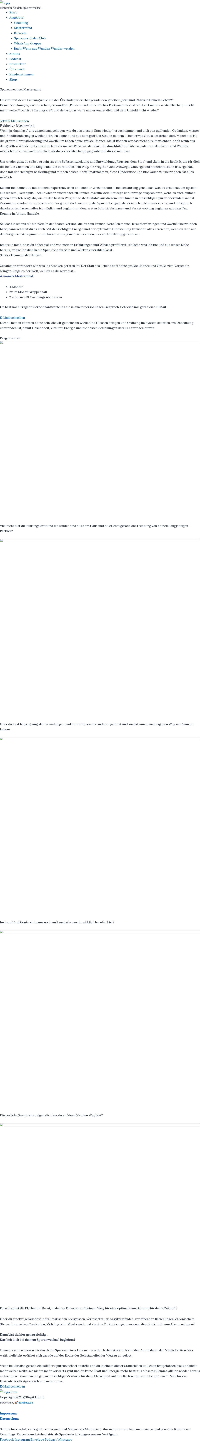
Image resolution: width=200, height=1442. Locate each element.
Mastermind (23, 28)
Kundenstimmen (21, 74)
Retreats (20, 33)
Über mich (17, 69)
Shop (13, 79)
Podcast (15, 59)
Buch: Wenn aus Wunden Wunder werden (44, 48)
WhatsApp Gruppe (27, 43)
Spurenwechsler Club (30, 38)
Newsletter (17, 64)
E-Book (14, 54)
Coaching (21, 23)
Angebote (16, 17)
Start (13, 12)
